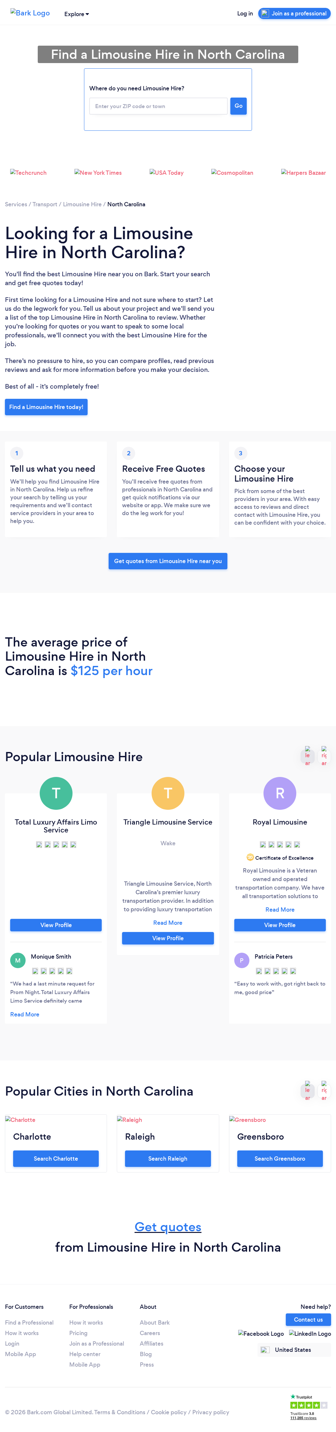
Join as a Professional (96, 1344)
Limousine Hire (82, 204)
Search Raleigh (167, 1159)
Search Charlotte (56, 1159)
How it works (22, 1333)
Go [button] (238, 106)
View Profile (56, 925)
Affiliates (151, 1344)
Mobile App (20, 1354)
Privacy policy (210, 1412)
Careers (150, 1333)
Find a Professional (29, 1323)
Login (12, 1344)
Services (16, 204)
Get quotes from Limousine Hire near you (168, 561)
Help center (84, 1354)
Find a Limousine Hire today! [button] (46, 407)
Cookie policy (169, 1412)
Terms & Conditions (119, 1412)
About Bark (155, 1323)
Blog (146, 1354)
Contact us (308, 1320)
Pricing (78, 1333)
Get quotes (168, 1227)
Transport (44, 204)
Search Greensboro (280, 1159)
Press (147, 1365)
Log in (245, 13)
